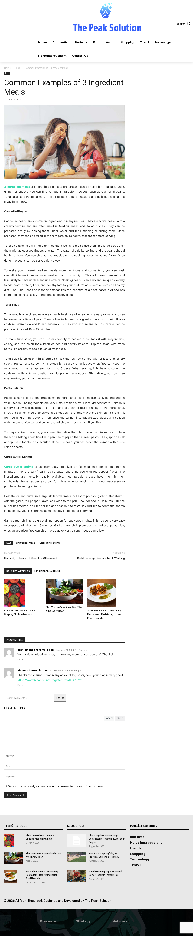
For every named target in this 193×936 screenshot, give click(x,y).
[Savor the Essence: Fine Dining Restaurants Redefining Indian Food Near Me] (106, 593)
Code (120, 717)
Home (7, 67)
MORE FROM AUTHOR (47, 571)
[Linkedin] (155, 902)
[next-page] (12, 625)
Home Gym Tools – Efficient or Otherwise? (30, 558)
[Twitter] (172, 902)
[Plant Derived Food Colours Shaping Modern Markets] (23, 593)
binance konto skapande (34, 670)
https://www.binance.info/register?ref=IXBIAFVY (49, 680)
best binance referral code (35, 649)
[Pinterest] (164, 902)
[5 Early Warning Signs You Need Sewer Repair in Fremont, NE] (76, 876)
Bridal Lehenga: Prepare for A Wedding (101, 558)
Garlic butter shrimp (49, 542)
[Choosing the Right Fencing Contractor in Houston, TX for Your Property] (76, 840)
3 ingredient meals (25, 542)
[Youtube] (181, 902)
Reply (20, 659)
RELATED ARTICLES (18, 571)
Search (60, 697)
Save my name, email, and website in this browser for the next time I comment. (56, 786)
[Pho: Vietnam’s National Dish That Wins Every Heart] (64, 591)
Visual (109, 717)
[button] (183, 23)
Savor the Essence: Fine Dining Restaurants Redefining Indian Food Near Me (104, 614)
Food (18, 67)
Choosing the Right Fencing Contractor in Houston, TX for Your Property (107, 839)
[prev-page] (6, 625)
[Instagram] (147, 902)
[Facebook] (138, 902)
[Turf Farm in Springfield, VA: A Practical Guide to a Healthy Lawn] (76, 857)
